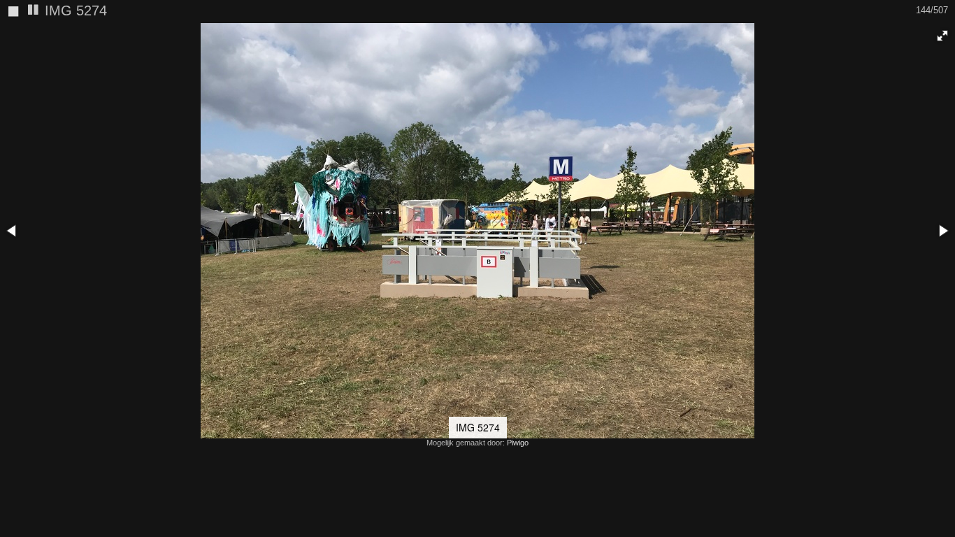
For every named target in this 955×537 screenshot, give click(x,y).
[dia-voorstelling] (33, 11)
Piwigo (518, 442)
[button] (942, 35)
